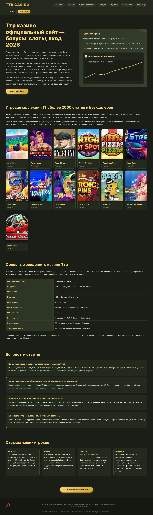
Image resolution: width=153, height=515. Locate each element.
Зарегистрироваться (76, 489)
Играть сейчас (17, 91)
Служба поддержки (87, 5)
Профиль (11, 11)
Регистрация (24, 11)
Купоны (141, 5)
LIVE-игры (59, 5)
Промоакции (127, 5)
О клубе (103, 5)
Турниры (71, 5)
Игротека (114, 5)
